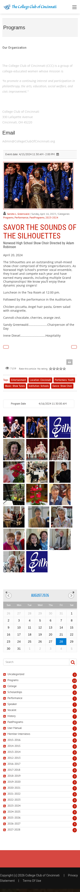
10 (74, 681)
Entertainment (18, 380)
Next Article (74, 347)
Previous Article (6, 347)
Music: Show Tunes (15, 386)
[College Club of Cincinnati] (30, 6)
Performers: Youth (64, 380)
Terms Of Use (32, 880)
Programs (8, 217)
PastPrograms (36, 217)
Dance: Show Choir (62, 386)
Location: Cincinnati (40, 380)
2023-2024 (51, 217)
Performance (21, 217)
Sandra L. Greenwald (18, 213)
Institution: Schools (39, 386)
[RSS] (5, 675)
